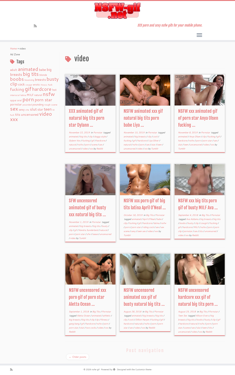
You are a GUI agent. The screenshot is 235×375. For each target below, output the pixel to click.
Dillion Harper (142, 319)
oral (19, 100)
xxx (14, 119)
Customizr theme (143, 369)
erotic (36, 84)
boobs (17, 79)
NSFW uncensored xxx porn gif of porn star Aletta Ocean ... (87, 297)
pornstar (16, 104)
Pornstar (98, 132)
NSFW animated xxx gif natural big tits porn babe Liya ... (143, 118)
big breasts (140, 136)
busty (53, 79)
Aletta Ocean (84, 315)
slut (33, 109)
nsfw (49, 94)
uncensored (30, 114)
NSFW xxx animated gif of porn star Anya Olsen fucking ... (198, 118)
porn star (43, 100)
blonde (43, 75)
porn (28, 99)
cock (21, 84)
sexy (22, 109)
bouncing (29, 79)
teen (48, 109)
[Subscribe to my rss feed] (36, 25)
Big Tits (150, 215)
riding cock (148, 227)
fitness (44, 84)
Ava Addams (192, 219)
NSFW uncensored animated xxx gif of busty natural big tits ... (144, 297)
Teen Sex (183, 315)
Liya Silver (153, 140)
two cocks (91, 327)
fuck (50, 84)
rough (47, 104)
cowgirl (204, 223)
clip (13, 84)
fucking (17, 89)
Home (13, 48)
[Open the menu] (199, 35)
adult (13, 70)
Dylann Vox (75, 140)
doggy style (100, 136)
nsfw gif (96, 369)
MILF (30, 95)
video (45, 113)
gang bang (74, 323)
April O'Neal (149, 219)
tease (95, 234)
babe (42, 69)
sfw (27, 109)
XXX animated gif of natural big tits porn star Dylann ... (86, 118)
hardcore (41, 89)
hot (54, 90)
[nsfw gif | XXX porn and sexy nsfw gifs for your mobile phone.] (117, 11)
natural (38, 95)
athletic (107, 315)
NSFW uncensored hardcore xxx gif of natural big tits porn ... (198, 297)
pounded (27, 104)
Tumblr (154, 148)
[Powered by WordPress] (114, 368)
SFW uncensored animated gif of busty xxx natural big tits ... (87, 207)
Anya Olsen (195, 136)
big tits (31, 73)
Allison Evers (202, 315)
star (40, 109)
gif (28, 88)
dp (97, 319)
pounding (38, 104)
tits (17, 114)
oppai (13, 100)
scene (54, 104)
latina (23, 95)
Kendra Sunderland (89, 230)
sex (14, 108)
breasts (40, 79)
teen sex (141, 231)
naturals (138, 323)
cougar (29, 84)
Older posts (77, 357)
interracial (15, 95)
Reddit (99, 148)
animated (28, 69)
